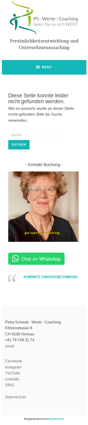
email (9, 346)
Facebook (13, 361)
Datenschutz (15, 397)
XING (9, 385)
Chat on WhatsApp (41, 258)
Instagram (13, 367)
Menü (47, 67)
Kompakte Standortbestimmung (50, 276)
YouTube (12, 373)
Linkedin (12, 379)
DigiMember (57, 419)
